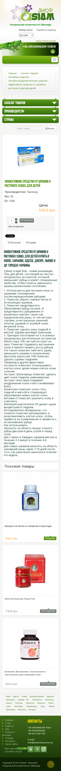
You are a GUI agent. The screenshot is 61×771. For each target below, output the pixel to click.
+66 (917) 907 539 (36, 733)
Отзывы (31, 242)
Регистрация (49, 40)
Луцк (43, 706)
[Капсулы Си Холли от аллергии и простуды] (30, 498)
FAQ (7, 729)
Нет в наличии (27, 220)
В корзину (50, 538)
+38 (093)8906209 (36, 730)
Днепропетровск (37, 696)
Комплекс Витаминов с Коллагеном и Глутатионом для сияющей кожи (25, 673)
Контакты (10, 741)
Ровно (51, 703)
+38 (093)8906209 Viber (39, 46)
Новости (9, 726)
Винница (49, 699)
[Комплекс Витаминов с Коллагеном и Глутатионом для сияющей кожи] (30, 644)
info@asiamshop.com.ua (40, 742)
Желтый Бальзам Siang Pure (20, 598)
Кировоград (32, 706)
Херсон (9, 703)
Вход (38, 40)
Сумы (8, 706)
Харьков (50, 696)
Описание (14, 242)
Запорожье (37, 699)
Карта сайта (11, 744)
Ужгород (32, 709)
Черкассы (41, 703)
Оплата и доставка (8, 733)
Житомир (19, 706)
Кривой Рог (23, 699)
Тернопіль (21, 709)
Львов (24, 696)
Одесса (16, 696)
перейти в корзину (46, 29)
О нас (8, 723)
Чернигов (30, 703)
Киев (8, 696)
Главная (9, 720)
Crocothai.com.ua (13, 751)
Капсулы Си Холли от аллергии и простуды (28, 526)
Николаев (10, 699)
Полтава (19, 703)
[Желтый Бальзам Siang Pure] (30, 571)
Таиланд (32, 192)
